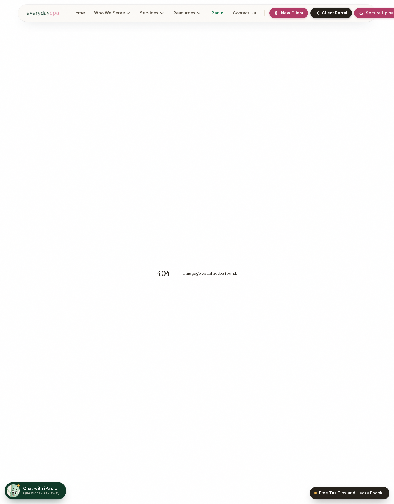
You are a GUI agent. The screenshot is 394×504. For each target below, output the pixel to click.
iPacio (217, 13)
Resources (184, 13)
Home (78, 13)
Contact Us (244, 13)
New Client (292, 12)
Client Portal (334, 12)
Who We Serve (109, 13)
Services (149, 13)
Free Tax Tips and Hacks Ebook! (351, 492)
